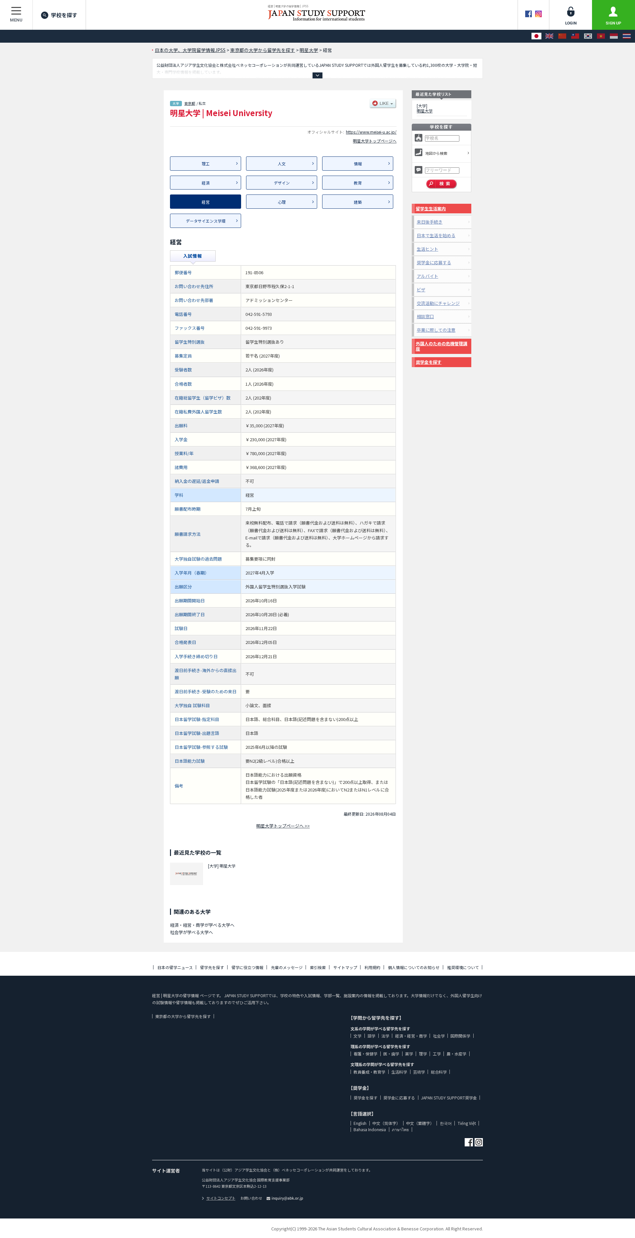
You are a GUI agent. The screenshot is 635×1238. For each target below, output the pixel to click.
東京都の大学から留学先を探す (183, 1016)
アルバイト (427, 276)
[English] (549, 36)
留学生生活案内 (431, 208)
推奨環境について (463, 967)
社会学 (439, 1036)
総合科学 (439, 1072)
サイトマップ (345, 967)
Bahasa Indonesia (370, 1129)
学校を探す (64, 15)
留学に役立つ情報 (247, 967)
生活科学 (399, 1072)
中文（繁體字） (420, 1123)
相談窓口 (425, 316)
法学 (385, 1036)
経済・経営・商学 (411, 1036)
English (360, 1123)
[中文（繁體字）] (575, 36)
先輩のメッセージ (287, 967)
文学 (357, 1036)
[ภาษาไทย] (627, 36)
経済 (206, 183)
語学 (371, 1036)
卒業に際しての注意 (436, 330)
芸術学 (419, 1072)
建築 (358, 202)
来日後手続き (430, 222)
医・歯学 (391, 1053)
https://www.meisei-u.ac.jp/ (371, 132)
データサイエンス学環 (206, 221)
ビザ (421, 289)
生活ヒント (427, 249)
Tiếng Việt (467, 1123)
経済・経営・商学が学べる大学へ (202, 925)
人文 (282, 163)
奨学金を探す (429, 362)
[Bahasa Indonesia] (614, 36)
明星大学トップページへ (375, 141)
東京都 (189, 103)
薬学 (409, 1053)
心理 (282, 202)
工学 (437, 1053)
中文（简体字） (386, 1123)
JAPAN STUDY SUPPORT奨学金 (449, 1097)
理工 (206, 163)
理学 (423, 1053)
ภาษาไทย (400, 1129)
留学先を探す (212, 967)
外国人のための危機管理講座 (441, 346)
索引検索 (318, 967)
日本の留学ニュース (175, 967)
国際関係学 (460, 1036)
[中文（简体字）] (562, 36)
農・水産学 (456, 1053)
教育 (358, 183)
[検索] (441, 184)
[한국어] (588, 36)
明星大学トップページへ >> (283, 826)
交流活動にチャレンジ (438, 303)
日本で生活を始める (436, 235)
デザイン (282, 183)
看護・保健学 (365, 1053)
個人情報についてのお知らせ (414, 967)
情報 (358, 163)
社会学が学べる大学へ (191, 932)
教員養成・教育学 (369, 1072)
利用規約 (372, 967)
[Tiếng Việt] (601, 36)
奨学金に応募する (434, 262)
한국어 (446, 1123)
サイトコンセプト (220, 1198)
